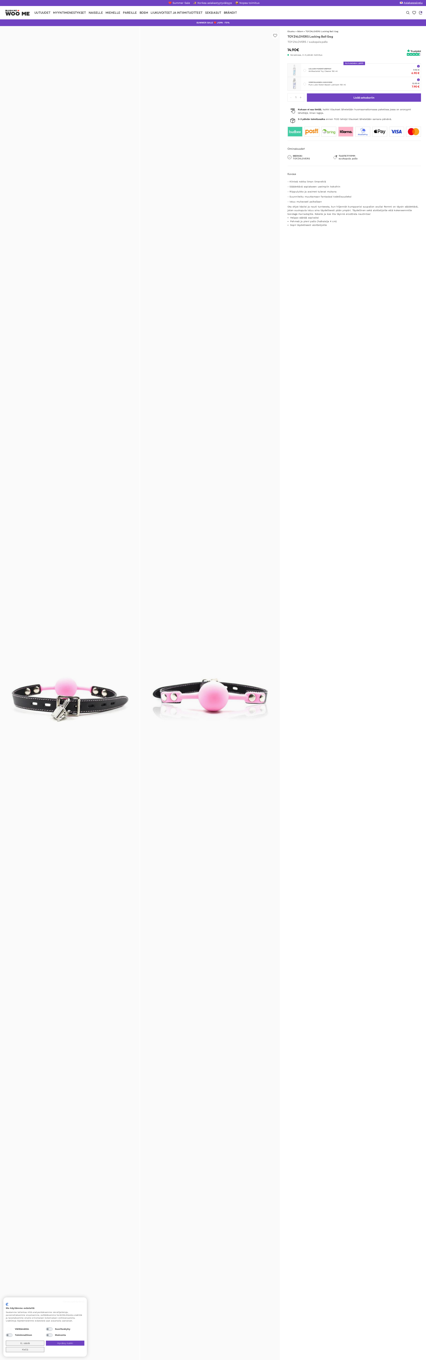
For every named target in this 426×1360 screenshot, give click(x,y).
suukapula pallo (318, 41)
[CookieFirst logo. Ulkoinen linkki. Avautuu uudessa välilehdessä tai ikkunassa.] (7, 1304)
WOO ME (17, 14)
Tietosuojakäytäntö (73, 1301)
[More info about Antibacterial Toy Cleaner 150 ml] (418, 66)
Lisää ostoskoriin (363, 97)
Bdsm (300, 31)
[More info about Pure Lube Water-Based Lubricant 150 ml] (418, 79)
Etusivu (291, 31)
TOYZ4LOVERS (297, 41)
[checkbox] (9, 1329)
